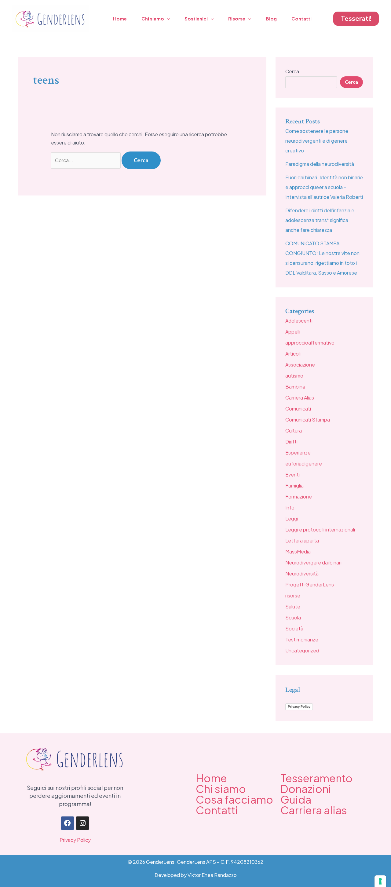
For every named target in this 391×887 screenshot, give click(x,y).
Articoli (293, 353)
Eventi (292, 474)
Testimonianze (301, 639)
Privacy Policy (299, 706)
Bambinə (295, 386)
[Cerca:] (86, 160)
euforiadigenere (303, 463)
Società (294, 628)
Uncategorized (302, 650)
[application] (167, 18)
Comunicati (298, 408)
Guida (295, 799)
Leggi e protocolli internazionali (320, 529)
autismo (294, 375)
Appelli (292, 331)
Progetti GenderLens (309, 584)
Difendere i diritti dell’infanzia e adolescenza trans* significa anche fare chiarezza (319, 220)
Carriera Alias (299, 397)
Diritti (291, 441)
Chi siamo (152, 18)
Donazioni (305, 788)
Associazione (300, 364)
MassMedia (298, 551)
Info (289, 507)
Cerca (292, 71)
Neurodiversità (302, 573)
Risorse (236, 18)
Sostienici (196, 18)
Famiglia (294, 485)
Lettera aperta (302, 540)
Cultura (293, 430)
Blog (271, 18)
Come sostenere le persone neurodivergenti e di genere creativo (316, 141)
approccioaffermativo (309, 342)
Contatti (301, 18)
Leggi (291, 518)
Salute (292, 606)
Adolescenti (298, 320)
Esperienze (298, 452)
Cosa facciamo (234, 799)
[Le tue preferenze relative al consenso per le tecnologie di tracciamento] (380, 881)
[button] (356, 19)
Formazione (298, 496)
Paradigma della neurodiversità (319, 164)
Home (120, 18)
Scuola (293, 617)
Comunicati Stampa (307, 419)
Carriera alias (313, 810)
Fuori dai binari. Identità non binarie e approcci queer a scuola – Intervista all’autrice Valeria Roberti (324, 187)
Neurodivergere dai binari (313, 562)
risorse (292, 595)
